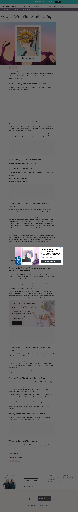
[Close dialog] (61, 248)
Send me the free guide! (50, 261)
